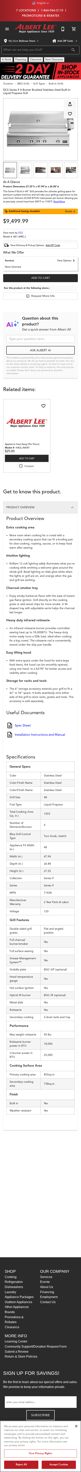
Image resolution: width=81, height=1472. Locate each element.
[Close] (76, 1426)
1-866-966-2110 (52, 10)
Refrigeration (14, 1282)
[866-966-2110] (63, 29)
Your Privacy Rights (40, 1453)
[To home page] (35, 29)
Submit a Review (17, 1351)
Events (45, 1282)
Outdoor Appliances (18, 1302)
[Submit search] (73, 49)
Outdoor (8, 83)
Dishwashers (14, 1287)
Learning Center (16, 1341)
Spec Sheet (23, 725)
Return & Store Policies (21, 1356)
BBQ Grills (23, 83)
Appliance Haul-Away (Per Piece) (22, 444)
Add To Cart (40, 278)
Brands (10, 1312)
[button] (40, 3)
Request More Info (43, 296)
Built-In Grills (56, 83)
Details (68, 211)
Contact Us (48, 1302)
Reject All (21, 1464)
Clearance (12, 1327)
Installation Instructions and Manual (40, 734)
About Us (46, 1287)
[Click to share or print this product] (70, 104)
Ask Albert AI (40, 350)
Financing (47, 1292)
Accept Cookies (59, 1464)
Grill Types (39, 83)
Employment (49, 1297)
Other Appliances (17, 1307)
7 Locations (26, 10)
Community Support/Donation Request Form (36, 1346)
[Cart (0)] (74, 29)
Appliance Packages (19, 1297)
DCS (20, 232)
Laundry (10, 1292)
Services (46, 1277)
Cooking (11, 1277)
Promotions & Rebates (40, 15)
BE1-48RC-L (19, 236)
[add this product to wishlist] (70, 114)
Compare (29, 466)
